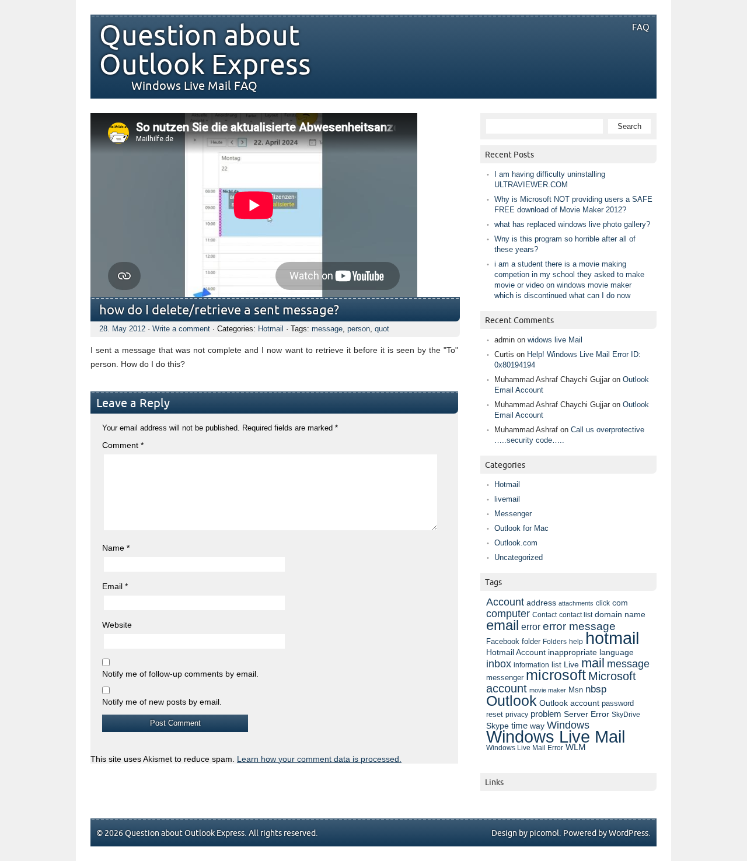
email (502, 625)
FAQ (641, 27)
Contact (544, 614)
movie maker (547, 690)
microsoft (556, 675)
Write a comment (181, 328)
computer (508, 614)
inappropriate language (591, 652)
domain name (620, 614)
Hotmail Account (516, 652)
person (358, 328)
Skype (497, 725)
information (531, 664)
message (327, 328)
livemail (507, 499)
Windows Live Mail (555, 736)
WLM (576, 747)
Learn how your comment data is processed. (319, 759)
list (556, 664)
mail (593, 663)
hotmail (612, 638)
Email (115, 586)
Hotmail (271, 328)
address (541, 602)
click (603, 603)
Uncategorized (518, 557)
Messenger (513, 513)
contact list (575, 615)
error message (579, 626)
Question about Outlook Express (205, 51)
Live (571, 664)
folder (531, 642)
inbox (498, 664)
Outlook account (569, 703)
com (620, 602)
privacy (516, 714)
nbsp (595, 689)
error (530, 626)
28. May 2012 (122, 328)
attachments (576, 603)
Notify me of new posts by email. (162, 701)
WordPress (628, 833)
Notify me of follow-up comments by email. (180, 673)
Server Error (586, 714)
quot (382, 328)
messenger (504, 678)
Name (116, 547)
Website (117, 624)
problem (545, 714)
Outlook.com (515, 542)
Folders (555, 641)
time (519, 725)
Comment (123, 445)
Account (505, 602)
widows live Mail (555, 339)
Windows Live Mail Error (524, 748)
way (537, 725)
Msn (575, 689)
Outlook (511, 700)
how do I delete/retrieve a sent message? (219, 310)
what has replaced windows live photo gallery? (572, 224)
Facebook (502, 642)
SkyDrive (626, 714)
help (576, 642)
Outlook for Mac (521, 528)
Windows (568, 725)
